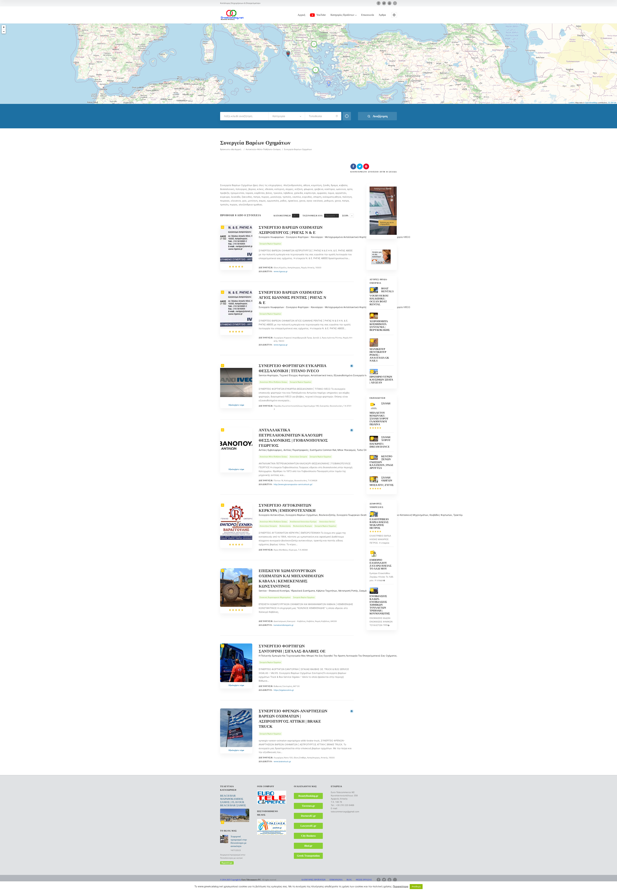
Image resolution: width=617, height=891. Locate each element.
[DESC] (352, 216)
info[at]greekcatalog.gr (228, 886)
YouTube (321, 15)
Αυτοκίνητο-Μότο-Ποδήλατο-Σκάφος (263, 149)
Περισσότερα (226, 863)
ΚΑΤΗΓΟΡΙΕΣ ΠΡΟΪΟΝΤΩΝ (314, 880)
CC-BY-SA (612, 102)
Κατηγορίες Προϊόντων (342, 15)
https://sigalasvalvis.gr (284, 690)
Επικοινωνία (367, 15)
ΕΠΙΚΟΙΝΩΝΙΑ (336, 880)
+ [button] (4, 27)
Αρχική (301, 15)
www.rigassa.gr (280, 271)
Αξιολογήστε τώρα (236, 405)
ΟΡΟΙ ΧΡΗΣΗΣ (339, 883)
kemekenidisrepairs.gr (283, 625)
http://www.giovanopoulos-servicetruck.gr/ (293, 484)
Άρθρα (382, 15)
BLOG (349, 880)
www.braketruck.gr (282, 761)
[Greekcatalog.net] (232, 14)
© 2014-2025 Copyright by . (241, 880)
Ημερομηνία (330, 216)
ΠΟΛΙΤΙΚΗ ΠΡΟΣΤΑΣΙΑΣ (361, 883)
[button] (394, 15)
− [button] (4, 31)
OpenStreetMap (591, 102)
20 (294, 216)
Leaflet (571, 102)
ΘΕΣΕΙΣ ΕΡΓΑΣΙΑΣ (364, 880)
